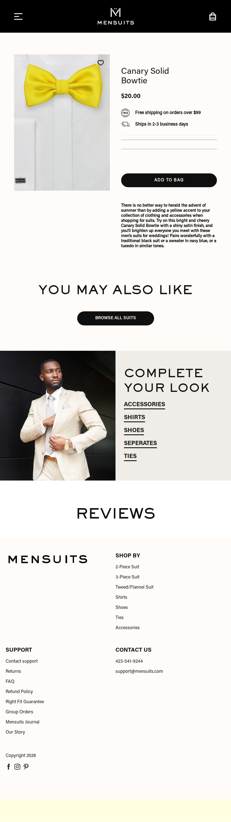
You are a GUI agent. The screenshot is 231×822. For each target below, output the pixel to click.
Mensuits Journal (22, 722)
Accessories (127, 628)
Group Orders (19, 712)
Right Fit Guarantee (25, 702)
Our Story (15, 732)
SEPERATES (140, 444)
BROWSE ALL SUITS (115, 318)
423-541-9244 (129, 661)
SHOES (134, 431)
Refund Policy (19, 692)
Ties (119, 618)
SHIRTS (134, 418)
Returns (13, 671)
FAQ (10, 682)
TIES (130, 457)
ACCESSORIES (144, 405)
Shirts (121, 597)
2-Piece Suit (127, 567)
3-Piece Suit (127, 577)
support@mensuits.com (139, 671)
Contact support (22, 661)
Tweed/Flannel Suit (134, 587)
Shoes (121, 608)
